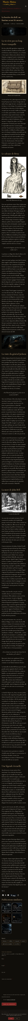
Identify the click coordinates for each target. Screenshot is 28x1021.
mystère (23, 941)
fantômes (5, 941)
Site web (3, 972)
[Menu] (25, 6)
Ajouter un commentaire (7, 979)
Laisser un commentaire (9, 1004)
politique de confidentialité (11, 999)
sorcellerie (17, 944)
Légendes (17, 941)
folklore (11, 941)
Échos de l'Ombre (20, 23)
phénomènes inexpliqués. (8, 944)
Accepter (11, 1018)
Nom (3, 958)
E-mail (3, 965)
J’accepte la (9, 999)
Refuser (17, 1018)
